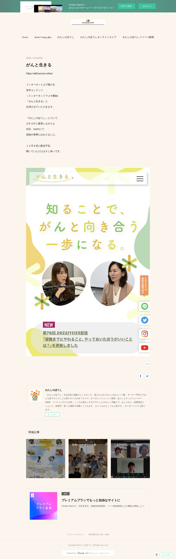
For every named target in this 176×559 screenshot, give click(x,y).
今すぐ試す (126, 6)
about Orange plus (42, 37)
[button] (25, 37)
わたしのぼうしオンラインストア (98, 37)
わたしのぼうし (65, 37)
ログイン (147, 6)
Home (25, 37)
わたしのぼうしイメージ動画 (138, 37)
